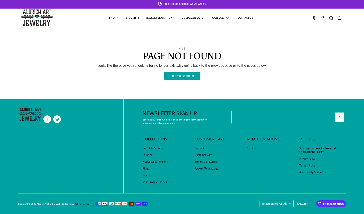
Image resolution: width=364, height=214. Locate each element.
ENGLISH (302, 203)
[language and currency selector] (314, 18)
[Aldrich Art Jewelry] (44, 18)
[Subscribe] (339, 117)
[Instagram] (57, 119)
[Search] (331, 18)
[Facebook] (47, 119)
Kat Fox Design (82, 203)
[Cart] (339, 18)
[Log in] (322, 18)
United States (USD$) (274, 203)
